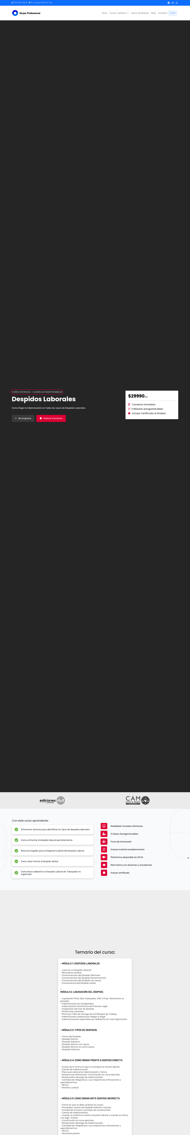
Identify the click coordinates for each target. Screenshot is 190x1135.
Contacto (162, 13)
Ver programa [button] (24, 418)
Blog (153, 13)
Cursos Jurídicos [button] (118, 13)
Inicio (104, 13)
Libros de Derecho (140, 13)
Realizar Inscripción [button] (52, 418)
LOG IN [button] (172, 13)
